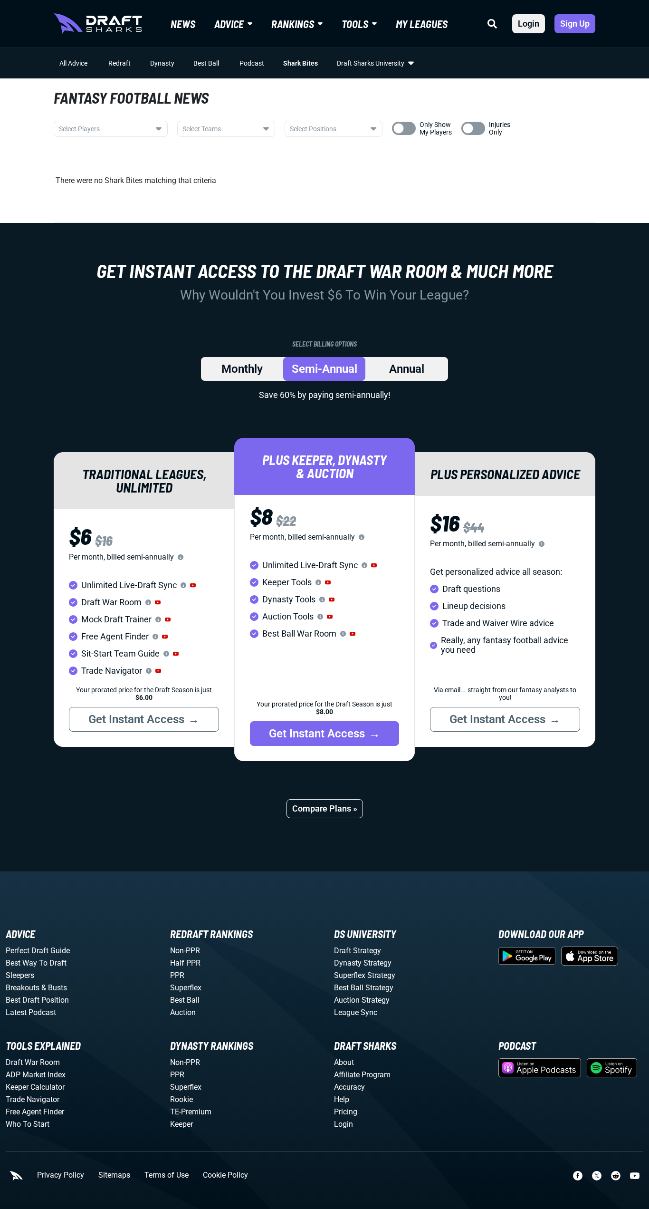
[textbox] (105, 129)
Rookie (181, 1099)
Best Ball (206, 63)
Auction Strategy (362, 1000)
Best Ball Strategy (363, 987)
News (183, 24)
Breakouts (22, 987)
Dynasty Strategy (362, 962)
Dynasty (162, 63)
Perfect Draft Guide (38, 950)
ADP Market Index (36, 1074)
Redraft (119, 63)
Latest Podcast (31, 1012)
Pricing (345, 1111)
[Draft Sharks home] (98, 23)
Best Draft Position (37, 1000)
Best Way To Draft (36, 962)
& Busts (54, 987)
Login (528, 24)
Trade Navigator (32, 1099)
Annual (406, 369)
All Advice (73, 63)
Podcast (251, 63)
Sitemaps (114, 1175)
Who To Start (27, 1124)
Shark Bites (300, 63)
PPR (177, 975)
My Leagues (422, 24)
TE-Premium (190, 1111)
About (344, 1062)
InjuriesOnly (499, 128)
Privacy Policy (60, 1175)
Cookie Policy (225, 1175)
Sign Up (575, 24)
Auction (183, 1012)
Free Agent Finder (35, 1111)
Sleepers (20, 975)
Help (341, 1099)
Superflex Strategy (364, 975)
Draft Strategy (357, 950)
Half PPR (185, 962)
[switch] (404, 128)
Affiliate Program (362, 1074)
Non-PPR (185, 950)
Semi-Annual (324, 369)
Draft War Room (33, 1062)
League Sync (355, 1012)
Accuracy (349, 1087)
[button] (193, 585)
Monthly (242, 369)
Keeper (181, 1124)
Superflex (185, 987)
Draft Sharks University (370, 63)
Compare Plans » (324, 808)
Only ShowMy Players (436, 128)
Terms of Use (166, 1175)
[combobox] (111, 129)
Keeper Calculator (35, 1087)
